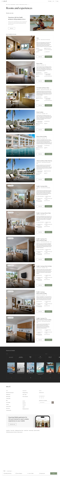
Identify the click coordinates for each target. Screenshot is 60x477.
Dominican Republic (13, 4)
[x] (43, 397)
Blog (6, 400)
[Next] (13, 57)
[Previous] (8, 57)
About (7, 390)
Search (54, 473)
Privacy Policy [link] (12, 430)
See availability (48, 56)
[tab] (4, 471)
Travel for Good (8, 406)
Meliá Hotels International (10, 392)
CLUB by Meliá (8, 398)
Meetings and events (26, 408)
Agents (24, 406)
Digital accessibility (37, 430)
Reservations (24, 390)
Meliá (6, 4)
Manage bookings (25, 392)
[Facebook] (39, 397)
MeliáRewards (8, 394)
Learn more (40, 56)
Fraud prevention (8, 410)
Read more (11, 28)
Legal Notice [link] (8, 430)
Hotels (9, 4)
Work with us (8, 408)
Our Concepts (8, 402)
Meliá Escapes (8, 396)
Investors (7, 404)
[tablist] (30, 471)
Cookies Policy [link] (26, 430)
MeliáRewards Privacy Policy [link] (19, 430)
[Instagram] (41, 397)
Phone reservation (25, 396)
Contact (40, 390)
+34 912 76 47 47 (41, 392)
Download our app (12, 424)
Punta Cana (17, 4)
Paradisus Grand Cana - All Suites (23, 4)
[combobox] (53, 1)
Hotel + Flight (24, 394)
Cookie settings (31, 430)
